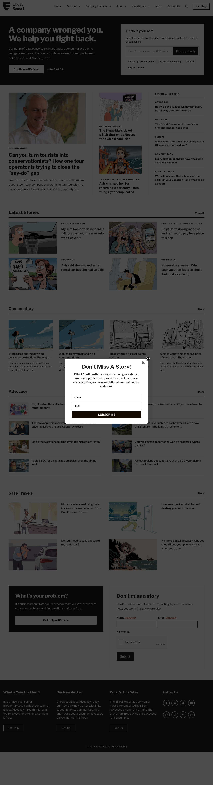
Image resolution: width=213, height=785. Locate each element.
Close (147, 358)
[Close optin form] (144, 364)
